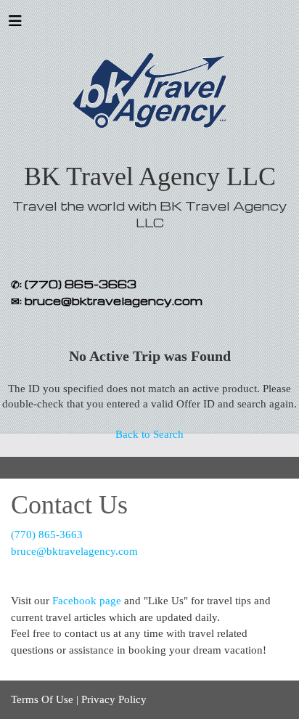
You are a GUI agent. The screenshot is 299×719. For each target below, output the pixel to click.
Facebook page (86, 600)
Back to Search (149, 434)
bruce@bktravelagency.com (74, 551)
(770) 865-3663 (47, 534)
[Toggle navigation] (15, 24)
